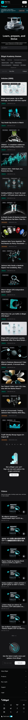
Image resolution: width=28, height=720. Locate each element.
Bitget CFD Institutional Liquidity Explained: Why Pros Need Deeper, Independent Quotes (13, 339)
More (13, 635)
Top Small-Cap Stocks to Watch (12, 122)
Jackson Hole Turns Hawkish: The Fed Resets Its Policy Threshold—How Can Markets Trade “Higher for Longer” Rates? (13, 242)
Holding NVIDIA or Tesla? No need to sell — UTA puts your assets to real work (13, 194)
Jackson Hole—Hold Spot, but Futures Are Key (11, 170)
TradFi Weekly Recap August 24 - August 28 (13, 436)
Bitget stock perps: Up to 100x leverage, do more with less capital (13, 99)
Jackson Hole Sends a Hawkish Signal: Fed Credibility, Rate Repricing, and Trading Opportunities (12, 267)
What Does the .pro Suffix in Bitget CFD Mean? (13, 315)
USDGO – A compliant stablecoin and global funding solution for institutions (13, 146)
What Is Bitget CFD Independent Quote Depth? (12, 291)
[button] (14, 671)
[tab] (14, 671)
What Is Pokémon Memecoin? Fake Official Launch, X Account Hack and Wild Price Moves (13, 363)
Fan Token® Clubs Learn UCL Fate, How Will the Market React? (13, 387)
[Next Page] (24, 444)
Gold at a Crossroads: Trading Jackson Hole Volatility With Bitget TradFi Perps (13, 412)
